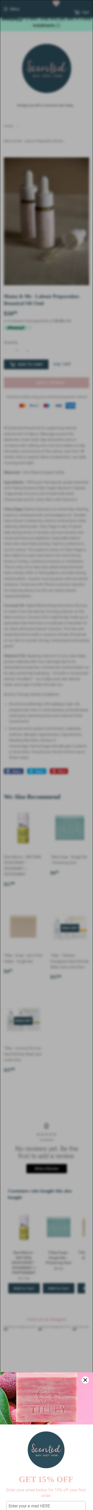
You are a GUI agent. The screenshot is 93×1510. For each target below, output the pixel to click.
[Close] (85, 1380)
